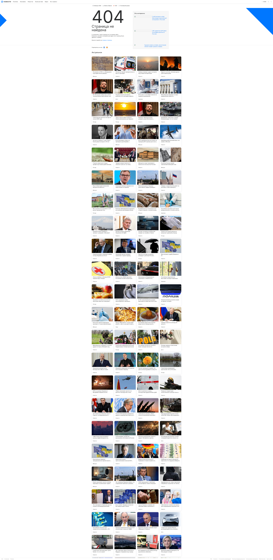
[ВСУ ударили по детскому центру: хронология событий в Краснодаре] (148, 545)
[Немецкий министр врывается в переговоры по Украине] (125, 181)
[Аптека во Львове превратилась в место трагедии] (125, 67)
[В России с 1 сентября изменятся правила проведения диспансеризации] (148, 90)
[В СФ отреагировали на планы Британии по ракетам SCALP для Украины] (148, 295)
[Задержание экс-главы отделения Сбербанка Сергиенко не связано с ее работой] (170, 477)
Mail (2, 559)
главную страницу (107, 40)
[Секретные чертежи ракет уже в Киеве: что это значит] (102, 545)
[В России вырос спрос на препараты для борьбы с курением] (125, 135)
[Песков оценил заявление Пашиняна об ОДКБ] (125, 226)
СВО (116, 5)
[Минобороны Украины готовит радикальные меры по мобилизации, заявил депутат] (170, 90)
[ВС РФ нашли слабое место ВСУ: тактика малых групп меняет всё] (102, 90)
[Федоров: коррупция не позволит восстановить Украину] (125, 363)
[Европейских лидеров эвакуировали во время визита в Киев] (102, 454)
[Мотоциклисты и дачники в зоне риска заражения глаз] (102, 204)
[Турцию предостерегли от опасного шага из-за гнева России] (125, 158)
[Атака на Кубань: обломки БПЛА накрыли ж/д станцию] (102, 272)
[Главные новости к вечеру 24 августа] (170, 317)
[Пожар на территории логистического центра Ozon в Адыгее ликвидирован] (170, 386)
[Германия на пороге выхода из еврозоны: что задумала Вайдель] (170, 454)
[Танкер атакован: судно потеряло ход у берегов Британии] (148, 67)
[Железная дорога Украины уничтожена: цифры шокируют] (148, 181)
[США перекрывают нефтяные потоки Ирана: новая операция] (148, 477)
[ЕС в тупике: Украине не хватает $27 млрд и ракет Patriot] (125, 500)
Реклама (12, 559)
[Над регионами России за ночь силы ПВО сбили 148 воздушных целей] (170, 409)
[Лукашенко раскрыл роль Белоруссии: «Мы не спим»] (102, 363)
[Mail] (2, 1)
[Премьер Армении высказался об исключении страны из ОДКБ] (125, 523)
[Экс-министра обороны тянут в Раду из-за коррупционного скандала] (102, 409)
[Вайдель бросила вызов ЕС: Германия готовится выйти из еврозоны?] (148, 454)
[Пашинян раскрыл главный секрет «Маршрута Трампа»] (148, 523)
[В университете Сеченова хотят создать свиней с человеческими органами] (148, 204)
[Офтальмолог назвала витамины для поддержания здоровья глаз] (170, 500)
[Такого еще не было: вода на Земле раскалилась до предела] (125, 112)
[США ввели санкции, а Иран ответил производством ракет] (148, 409)
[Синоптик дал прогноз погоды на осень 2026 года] (102, 112)
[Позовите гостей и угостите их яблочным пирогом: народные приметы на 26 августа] (102, 295)
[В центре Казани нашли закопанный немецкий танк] (170, 158)
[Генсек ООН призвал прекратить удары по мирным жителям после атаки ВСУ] (125, 409)
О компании (6, 559)
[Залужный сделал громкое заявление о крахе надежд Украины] (125, 249)
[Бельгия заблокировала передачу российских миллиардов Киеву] (125, 204)
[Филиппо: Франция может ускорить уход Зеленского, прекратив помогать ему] (148, 112)
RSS (211, 559)
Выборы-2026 (97, 5)
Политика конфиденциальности (238, 559)
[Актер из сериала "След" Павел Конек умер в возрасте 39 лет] (102, 135)
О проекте (215, 559)
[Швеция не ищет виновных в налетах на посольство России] (148, 158)
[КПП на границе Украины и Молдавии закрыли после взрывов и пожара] (102, 386)
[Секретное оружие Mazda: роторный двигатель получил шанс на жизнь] (170, 523)
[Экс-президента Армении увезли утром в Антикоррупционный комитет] (102, 500)
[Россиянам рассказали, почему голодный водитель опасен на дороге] (170, 431)
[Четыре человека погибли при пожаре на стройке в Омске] (148, 226)
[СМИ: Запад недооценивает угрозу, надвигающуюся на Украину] (102, 431)
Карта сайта (269, 559)
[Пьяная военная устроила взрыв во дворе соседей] (170, 295)
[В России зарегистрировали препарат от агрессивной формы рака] (102, 317)
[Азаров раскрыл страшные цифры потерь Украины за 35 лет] (102, 249)
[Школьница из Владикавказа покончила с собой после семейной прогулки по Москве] (148, 272)
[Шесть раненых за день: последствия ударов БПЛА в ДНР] (148, 386)
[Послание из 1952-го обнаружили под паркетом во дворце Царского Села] (102, 67)
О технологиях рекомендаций (225, 559)
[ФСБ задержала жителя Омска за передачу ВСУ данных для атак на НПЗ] (148, 135)
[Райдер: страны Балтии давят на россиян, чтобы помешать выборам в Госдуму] (170, 181)
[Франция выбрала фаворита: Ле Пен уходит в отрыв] (170, 545)
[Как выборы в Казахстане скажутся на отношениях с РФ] (102, 523)
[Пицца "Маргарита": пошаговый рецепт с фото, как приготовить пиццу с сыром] (125, 317)
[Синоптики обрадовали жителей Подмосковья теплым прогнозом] (125, 340)
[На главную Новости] (7, 1)
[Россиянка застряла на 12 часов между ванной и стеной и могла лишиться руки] (170, 204)
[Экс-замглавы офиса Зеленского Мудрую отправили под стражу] (125, 545)
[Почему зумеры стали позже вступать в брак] (170, 340)
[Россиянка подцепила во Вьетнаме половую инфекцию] (170, 272)
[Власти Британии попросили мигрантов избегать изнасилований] (102, 181)
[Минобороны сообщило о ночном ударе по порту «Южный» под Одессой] (102, 340)
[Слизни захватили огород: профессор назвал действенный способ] (102, 158)
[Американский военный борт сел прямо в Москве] (170, 135)
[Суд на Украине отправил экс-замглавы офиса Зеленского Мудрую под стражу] (148, 500)
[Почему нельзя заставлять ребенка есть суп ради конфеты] (125, 90)
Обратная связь (262, 559)
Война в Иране (108, 5)
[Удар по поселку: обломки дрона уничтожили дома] (170, 67)
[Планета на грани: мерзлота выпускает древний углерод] (170, 226)
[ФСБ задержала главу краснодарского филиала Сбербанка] (125, 295)
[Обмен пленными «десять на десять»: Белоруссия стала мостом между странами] (125, 386)
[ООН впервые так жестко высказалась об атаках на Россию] (125, 431)
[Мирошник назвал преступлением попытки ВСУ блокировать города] (125, 454)
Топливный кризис (125, 5)
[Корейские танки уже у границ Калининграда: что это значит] (170, 112)
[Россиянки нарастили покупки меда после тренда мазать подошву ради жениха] (148, 317)
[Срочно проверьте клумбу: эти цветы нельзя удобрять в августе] (148, 363)
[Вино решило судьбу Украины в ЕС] (170, 249)
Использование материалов (252, 559)
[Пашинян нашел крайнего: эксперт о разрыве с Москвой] (102, 226)
